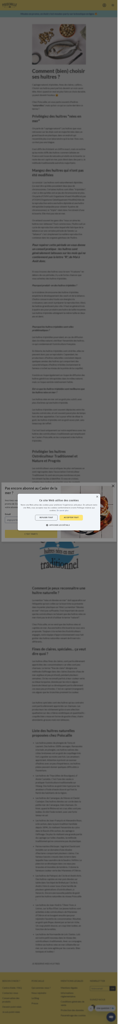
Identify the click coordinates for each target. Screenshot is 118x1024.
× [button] (97, 497)
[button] (59, 525)
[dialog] (59, 512)
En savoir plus (62, 510)
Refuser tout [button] (46, 517)
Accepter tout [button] (71, 517)
